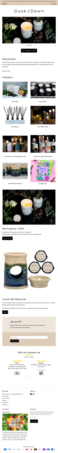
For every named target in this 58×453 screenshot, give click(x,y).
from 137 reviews (29, 357)
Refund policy (5, 402)
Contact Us (4, 404)
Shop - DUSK (7, 238)
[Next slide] (35, 45)
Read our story (6, 71)
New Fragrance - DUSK (29, 50)
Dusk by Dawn (30, 446)
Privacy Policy (5, 396)
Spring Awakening (6, 412)
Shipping (4, 400)
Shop (5, 312)
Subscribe (15, 341)
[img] (29, 355)
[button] (28, 377)
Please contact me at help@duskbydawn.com (12, 394)
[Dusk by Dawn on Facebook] (31, 394)
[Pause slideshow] (55, 45)
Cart (54, 4)
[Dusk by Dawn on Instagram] (33, 394)
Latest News (5, 409)
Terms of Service (6, 398)
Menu (5, 3)
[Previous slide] (23, 45)
